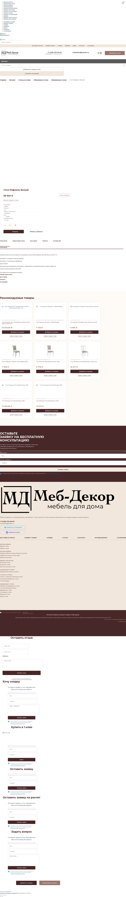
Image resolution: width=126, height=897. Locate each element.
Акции (5, 28)
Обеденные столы (9, 3)
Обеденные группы (7, 570)
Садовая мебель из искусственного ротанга (13, 553)
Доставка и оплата (9, 21)
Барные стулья (4, 548)
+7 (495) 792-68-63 (54, 52)
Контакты (6, 29)
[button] (16, 332)
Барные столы (4, 546)
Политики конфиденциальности (53, 473)
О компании (7, 31)
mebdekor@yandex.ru (81, 52)
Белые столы (4, 596)
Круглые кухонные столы (7, 566)
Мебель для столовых (10, 11)
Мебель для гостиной (10, 17)
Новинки (6, 26)
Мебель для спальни (9, 19)
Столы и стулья (8, 13)
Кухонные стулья (5, 564)
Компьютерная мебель (10, 8)
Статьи (65, 537)
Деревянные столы (6, 590)
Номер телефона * (5, 460)
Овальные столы (5, 594)
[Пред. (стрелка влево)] (0, 896)
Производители (101, 537)
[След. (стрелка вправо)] (2, 896)
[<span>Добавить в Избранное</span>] (16, 313)
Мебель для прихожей (10, 14)
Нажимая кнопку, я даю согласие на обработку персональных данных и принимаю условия (31, 473)
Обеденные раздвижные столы (9, 586)
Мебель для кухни (9, 9)
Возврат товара (8, 23)
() (35, 73)
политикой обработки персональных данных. (21, 679)
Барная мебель (8, 5)
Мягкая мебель (8, 2)
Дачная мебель (8, 6)
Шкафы (5, 16)
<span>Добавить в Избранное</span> (29, 305)
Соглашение (122, 621)
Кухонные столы (5, 562)
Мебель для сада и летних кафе (10, 555)
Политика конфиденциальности (115, 619)
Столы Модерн (4, 581)
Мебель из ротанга (6, 557)
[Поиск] (124, 65)
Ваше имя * (3, 453)
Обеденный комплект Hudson (9, 572)
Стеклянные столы (5, 592)
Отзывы (5, 24)
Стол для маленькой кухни (8, 588)
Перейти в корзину (26, 883)
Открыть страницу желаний (8, 893)
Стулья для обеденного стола (9, 579)
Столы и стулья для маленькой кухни (11, 576)
